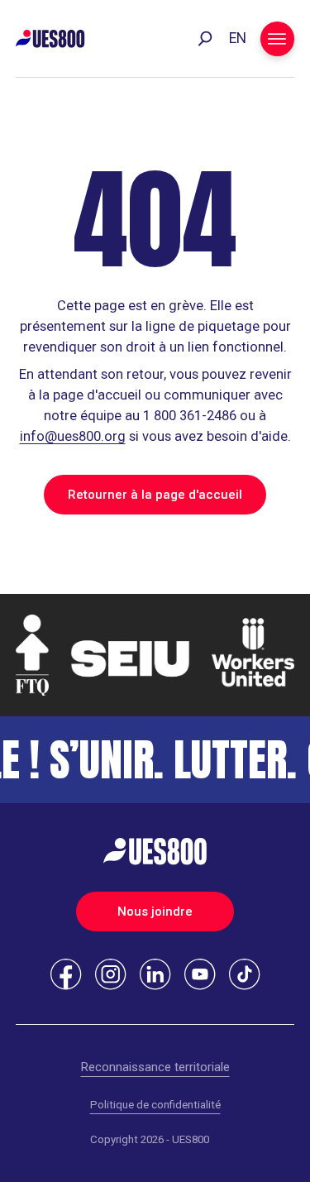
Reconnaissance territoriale (155, 1067)
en (237, 38)
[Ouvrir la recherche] (205, 39)
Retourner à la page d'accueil (155, 494)
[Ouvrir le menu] (277, 39)
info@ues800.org (73, 436)
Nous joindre (155, 911)
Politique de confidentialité (155, 1104)
